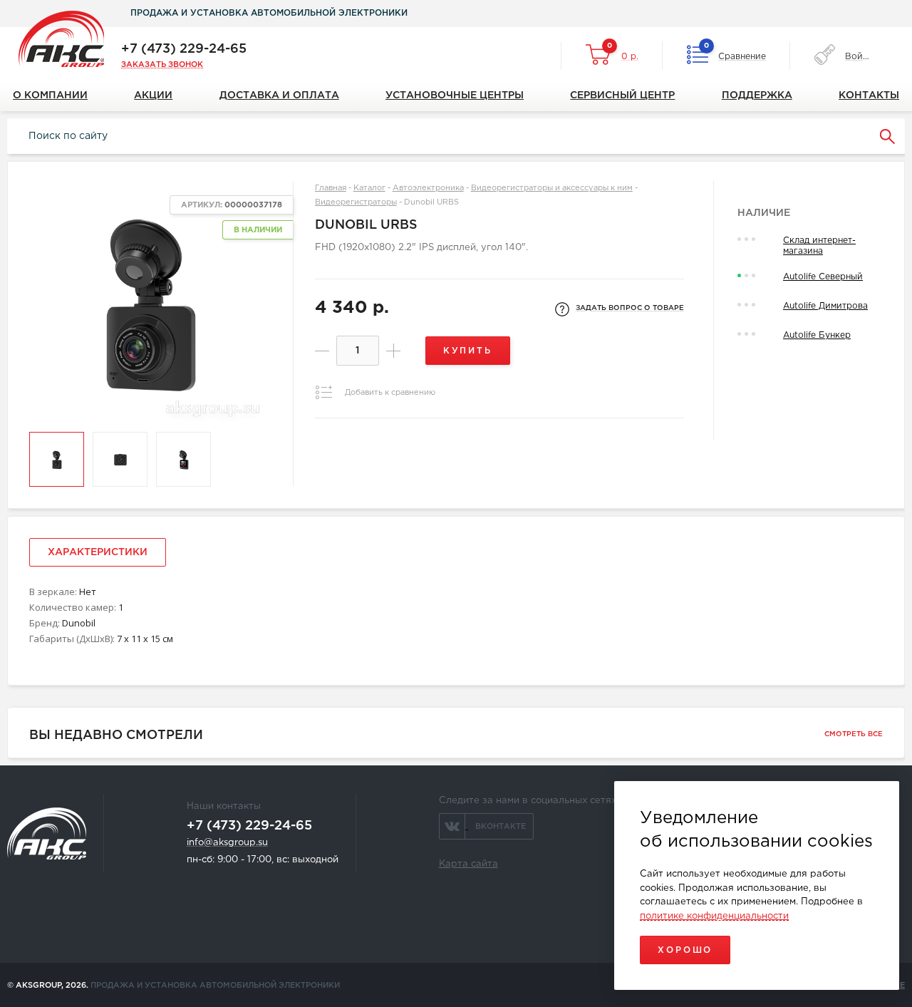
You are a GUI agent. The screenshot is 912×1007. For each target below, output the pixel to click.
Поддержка (757, 95)
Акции (153, 95)
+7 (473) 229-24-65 (184, 49)
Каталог (369, 188)
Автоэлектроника (428, 188)
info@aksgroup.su (227, 843)
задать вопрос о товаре (630, 308)
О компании (50, 95)
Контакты (869, 95)
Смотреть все (853, 734)
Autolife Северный (823, 277)
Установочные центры (454, 95)
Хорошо (685, 950)
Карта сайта (468, 864)
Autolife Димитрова (825, 306)
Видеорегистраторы (356, 202)
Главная (330, 188)
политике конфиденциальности (714, 916)
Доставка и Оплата (279, 95)
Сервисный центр (622, 95)
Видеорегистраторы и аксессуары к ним (552, 188)
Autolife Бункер (817, 335)
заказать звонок (162, 64)
